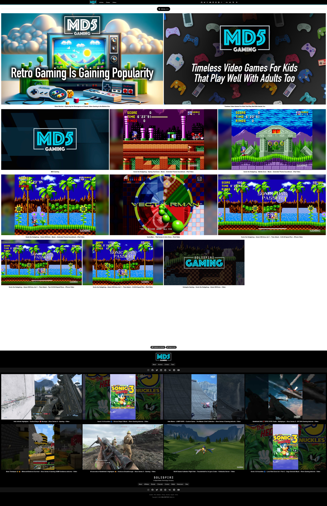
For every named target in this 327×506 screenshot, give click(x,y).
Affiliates (146, 484)
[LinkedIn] (213, 2)
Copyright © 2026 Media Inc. (163, 497)
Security (168, 494)
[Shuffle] (229, 2)
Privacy (163, 494)
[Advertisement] (163, 317)
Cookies (151, 494)
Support (172, 494)
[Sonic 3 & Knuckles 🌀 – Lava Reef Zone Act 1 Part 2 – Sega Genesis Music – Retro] (285, 469)
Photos (108, 2)
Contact (167, 364)
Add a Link (172, 347)
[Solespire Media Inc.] (163, 477)
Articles (101, 2)
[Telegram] (174, 369)
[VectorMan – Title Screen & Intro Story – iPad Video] (163, 234)
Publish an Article (159, 347)
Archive (160, 364)
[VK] (170, 369)
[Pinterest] (216, 2)
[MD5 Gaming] (55, 169)
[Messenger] (218, 2)
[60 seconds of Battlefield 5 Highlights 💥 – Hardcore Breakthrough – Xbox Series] (123, 469)
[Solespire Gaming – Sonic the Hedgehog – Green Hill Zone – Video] (204, 284)
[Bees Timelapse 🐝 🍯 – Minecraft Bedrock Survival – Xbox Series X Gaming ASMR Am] (41, 469)
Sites (186, 484)
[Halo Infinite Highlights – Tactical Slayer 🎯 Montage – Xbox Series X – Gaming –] (41, 419)
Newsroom (180, 484)
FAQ (155, 494)
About (154, 364)
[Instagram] (207, 2)
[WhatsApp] (221, 2)
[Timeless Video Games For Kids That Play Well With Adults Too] (245, 104)
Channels (160, 484)
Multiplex (159, 494)
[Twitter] (204, 2)
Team (172, 364)
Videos (114, 2)
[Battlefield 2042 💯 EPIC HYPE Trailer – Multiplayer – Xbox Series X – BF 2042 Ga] (285, 419)
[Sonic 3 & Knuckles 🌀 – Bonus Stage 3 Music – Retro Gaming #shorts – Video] (123, 419)
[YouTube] (210, 2)
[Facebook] (201, 2)
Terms (176, 494)
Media (173, 484)
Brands (153, 484)
